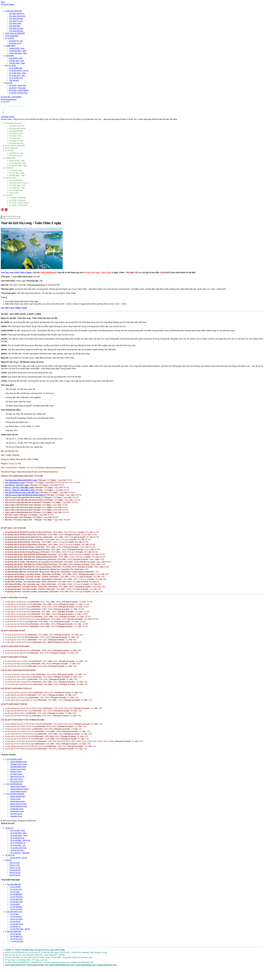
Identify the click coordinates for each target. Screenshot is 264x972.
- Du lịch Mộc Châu (16, 902)
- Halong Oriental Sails (17, 796)
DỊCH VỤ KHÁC (10, 65)
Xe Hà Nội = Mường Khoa (18, 93)
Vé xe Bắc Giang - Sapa (17, 73)
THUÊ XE (8, 860)
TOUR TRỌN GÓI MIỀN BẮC (15, 33)
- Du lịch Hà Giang (15, 907)
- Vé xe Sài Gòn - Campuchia (19, 853)
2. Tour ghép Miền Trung (13, 911)
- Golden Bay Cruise (16, 809)
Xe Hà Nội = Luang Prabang (19, 90)
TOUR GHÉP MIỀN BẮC (13, 11)
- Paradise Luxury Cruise (18, 764)
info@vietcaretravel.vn (9, 99)
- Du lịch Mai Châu (15, 899)
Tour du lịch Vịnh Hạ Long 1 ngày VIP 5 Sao (22, 492)
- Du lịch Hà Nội (14, 887)
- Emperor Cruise (15, 771)
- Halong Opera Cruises (17, 786)
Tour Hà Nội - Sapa (15, 58)
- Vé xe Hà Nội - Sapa (17, 830)
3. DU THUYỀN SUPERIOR (14, 794)
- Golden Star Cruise (16, 811)
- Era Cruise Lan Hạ (16, 781)
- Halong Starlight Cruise (18, 762)
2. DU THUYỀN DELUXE (13, 784)
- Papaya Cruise (15, 799)
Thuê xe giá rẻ (14, 80)
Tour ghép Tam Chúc (16, 28)
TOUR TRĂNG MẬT (12, 36)
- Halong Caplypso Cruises (19, 789)
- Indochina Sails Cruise (17, 767)
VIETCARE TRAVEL (7, 4)
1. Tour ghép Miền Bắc (13, 884)
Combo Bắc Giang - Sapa (18, 53)
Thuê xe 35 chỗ (14, 872)
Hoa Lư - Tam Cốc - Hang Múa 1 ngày (19, 487)
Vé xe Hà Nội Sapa (15, 68)
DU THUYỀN (9, 38)
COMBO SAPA (10, 46)
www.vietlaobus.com (107, 965)
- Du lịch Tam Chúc (16, 897)
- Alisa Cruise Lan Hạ (16, 776)
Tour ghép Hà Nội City (16, 13)
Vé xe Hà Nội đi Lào (16, 78)
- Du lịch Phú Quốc (16, 939)
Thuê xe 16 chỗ (14, 867)
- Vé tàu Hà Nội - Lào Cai (18, 858)
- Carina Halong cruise (17, 801)
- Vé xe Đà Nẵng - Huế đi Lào (19, 840)
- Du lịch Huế (14, 914)
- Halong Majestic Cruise (18, 806)
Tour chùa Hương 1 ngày (15, 482)
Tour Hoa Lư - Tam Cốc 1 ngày (17, 485)
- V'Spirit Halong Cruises (18, 791)
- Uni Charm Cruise (15, 774)
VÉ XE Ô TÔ (9, 828)
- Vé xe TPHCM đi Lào (17, 843)
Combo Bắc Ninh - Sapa (17, 51)
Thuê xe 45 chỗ (14, 875)
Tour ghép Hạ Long (16, 21)
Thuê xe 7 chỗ (14, 865)
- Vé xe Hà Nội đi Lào (16, 838)
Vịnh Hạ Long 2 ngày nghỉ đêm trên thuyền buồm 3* (25, 495)
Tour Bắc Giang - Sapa (17, 63)
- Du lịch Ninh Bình (15, 894)
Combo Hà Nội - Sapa (16, 48)
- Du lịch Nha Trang (16, 924)
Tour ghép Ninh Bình (16, 18)
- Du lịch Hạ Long (15, 889)
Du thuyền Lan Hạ (15, 43)
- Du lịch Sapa (14, 892)
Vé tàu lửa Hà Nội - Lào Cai (18, 70)
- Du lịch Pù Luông (15, 909)
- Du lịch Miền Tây (15, 936)
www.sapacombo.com (37, 965)
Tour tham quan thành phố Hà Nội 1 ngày (21, 480)
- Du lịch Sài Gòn (15, 934)
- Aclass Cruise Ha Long (18, 804)
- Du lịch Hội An (14, 921)
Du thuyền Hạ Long (16, 41)
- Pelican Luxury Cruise (17, 769)
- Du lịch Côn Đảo (17, 941)
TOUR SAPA (9, 56)
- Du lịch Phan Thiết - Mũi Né (19, 929)
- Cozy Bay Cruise (15, 814)
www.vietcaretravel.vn (15, 965)
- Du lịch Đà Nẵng (15, 916)
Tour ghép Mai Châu (16, 31)
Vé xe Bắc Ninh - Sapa (17, 75)
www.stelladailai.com (86, 965)
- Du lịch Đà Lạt (14, 926)
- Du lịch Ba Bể (14, 904)
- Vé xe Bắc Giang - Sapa (18, 835)
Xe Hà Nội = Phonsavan (17, 88)
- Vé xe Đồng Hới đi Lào (18, 848)
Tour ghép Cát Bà (15, 23)
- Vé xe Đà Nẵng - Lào (17, 845)
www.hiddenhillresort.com (62, 965)
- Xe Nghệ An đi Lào (16, 850)
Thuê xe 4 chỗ (14, 863)
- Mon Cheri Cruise (16, 779)
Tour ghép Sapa (14, 26)
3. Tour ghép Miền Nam (13, 931)
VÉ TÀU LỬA (9, 855)
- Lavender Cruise (15, 816)
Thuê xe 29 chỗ (14, 870)
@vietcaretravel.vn (37, 285)
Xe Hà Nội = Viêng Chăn (17, 85)
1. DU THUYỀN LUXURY (13, 759)
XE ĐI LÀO (8, 83)
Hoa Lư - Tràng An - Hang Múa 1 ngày (20, 490)
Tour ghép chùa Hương (17, 16)
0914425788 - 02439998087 (11, 97)
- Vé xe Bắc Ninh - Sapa (17, 833)
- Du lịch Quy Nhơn (16, 919)
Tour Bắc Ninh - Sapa (16, 60)
